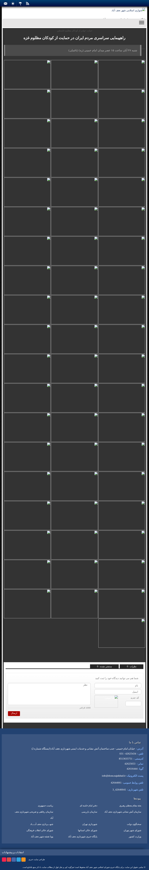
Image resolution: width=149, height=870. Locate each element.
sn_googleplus (24, 658)
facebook (14, 859)
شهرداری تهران (89, 824)
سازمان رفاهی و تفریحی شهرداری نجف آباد (34, 814)
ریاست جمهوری (45, 805)
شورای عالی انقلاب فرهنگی (39, 830)
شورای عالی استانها (87, 830)
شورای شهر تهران (132, 830)
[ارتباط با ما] (5, 3)
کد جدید (135, 697)
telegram (18, 859)
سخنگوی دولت (134, 824)
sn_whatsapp (13, 658)
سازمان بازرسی (89, 811)
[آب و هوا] (20, 3)
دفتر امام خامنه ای (88, 805)
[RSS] (27, 3)
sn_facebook (30, 658)
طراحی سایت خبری (37, 859)
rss (23, 859)
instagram (4, 859)
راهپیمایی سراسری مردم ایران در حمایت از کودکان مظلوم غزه (74, 38)
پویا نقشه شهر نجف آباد (42, 836)
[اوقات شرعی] (12, 3)
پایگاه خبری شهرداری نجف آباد (82, 836)
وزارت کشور (135, 836)
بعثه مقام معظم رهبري (130, 805)
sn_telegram (18, 658)
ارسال (14, 713)
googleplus (9, 859)
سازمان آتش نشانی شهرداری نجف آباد (122, 811)
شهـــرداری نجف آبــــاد (41, 824)
